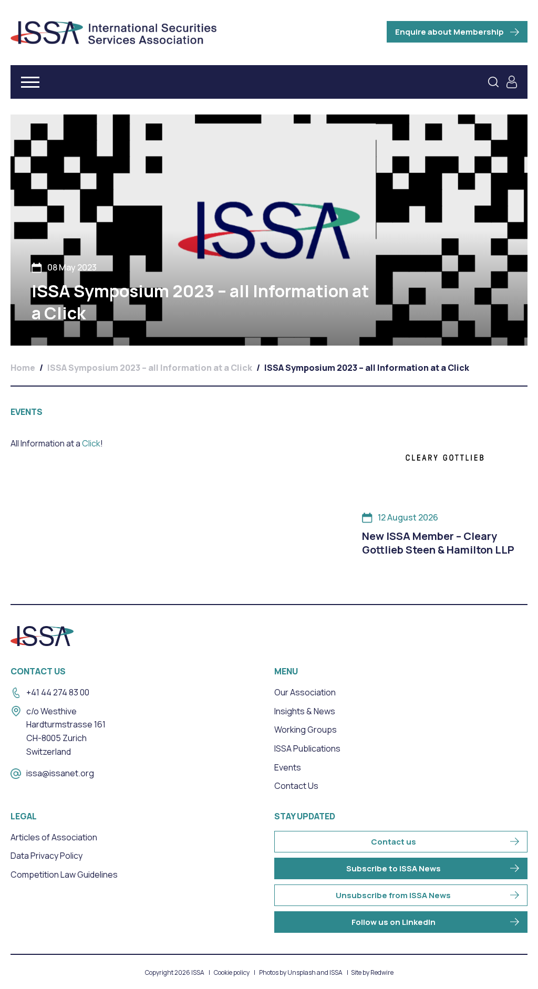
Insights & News (304, 711)
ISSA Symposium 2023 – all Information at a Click (149, 367)
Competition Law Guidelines (64, 874)
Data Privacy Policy (46, 855)
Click (90, 443)
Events (287, 767)
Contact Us (296, 786)
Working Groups (305, 729)
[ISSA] (113, 32)
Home (23, 367)
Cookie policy (232, 972)
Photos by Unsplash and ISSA (301, 972)
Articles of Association (54, 837)
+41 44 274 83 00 (57, 692)
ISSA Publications (307, 748)
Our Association (305, 692)
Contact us (393, 841)
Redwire (382, 972)
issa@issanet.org (60, 773)
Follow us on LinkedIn (393, 922)
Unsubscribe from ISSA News (393, 895)
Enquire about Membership (449, 31)
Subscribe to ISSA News (393, 868)
